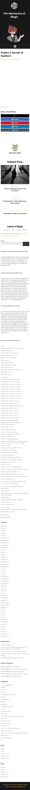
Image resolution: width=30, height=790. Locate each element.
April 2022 (3, 617)
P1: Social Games (5, 699)
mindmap (3, 697)
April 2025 (3, 554)
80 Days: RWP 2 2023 (6, 374)
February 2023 (4, 598)
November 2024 (5, 562)
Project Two (4, 718)
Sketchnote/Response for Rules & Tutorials (11, 499)
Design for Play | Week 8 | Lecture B (10, 417)
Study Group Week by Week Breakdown (11, 422)
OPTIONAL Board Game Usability (9, 452)
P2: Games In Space (6, 133)
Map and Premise (5, 464)
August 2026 (4, 526)
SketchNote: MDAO (6, 445)
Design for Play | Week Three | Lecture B (11, 393)
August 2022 (4, 607)
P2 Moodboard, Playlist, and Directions (15, 213)
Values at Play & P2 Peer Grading (9, 483)
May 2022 (3, 614)
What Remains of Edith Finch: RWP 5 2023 (11, 370)
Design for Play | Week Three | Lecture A (11, 391)
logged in (13, 230)
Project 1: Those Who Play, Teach (9, 432)
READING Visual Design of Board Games (11, 434)
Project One (4, 690)
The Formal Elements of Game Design (10, 379)
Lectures (3, 709)
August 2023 (4, 586)
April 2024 (3, 574)
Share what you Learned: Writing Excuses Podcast (13, 481)
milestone (3, 692)
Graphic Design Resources (7, 355)
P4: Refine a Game (5, 723)
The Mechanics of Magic (14, 15)
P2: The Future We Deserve (7, 455)
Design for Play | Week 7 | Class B (9, 413)
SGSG (2, 740)
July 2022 (3, 610)
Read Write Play (5, 360)
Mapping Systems (5, 497)
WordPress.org (4, 758)
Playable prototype (5, 491)
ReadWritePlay (4, 735)
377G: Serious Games (6, 738)
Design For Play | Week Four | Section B (11, 398)
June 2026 (3, 531)
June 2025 (3, 550)
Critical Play (3, 714)
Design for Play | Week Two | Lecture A (11, 386)
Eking (4, 59)
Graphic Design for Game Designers (10, 353)
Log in (2, 751)
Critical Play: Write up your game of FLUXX (11, 447)
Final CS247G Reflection (7, 645)
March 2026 (4, 538)
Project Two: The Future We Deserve (10, 728)
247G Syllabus (4, 377)
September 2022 (5, 605)
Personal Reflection (16, 666)
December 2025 (5, 540)
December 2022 (5, 602)
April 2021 (3, 631)
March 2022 (4, 619)
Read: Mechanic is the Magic (8, 511)
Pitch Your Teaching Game (7, 436)
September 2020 (5, 634)
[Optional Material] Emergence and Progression (12, 474)
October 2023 (4, 581)
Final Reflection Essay (6, 427)
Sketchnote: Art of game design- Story (10, 471)
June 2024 (3, 569)
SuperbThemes (21, 786)
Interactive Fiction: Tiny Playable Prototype (11, 459)
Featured (3, 687)
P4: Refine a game (5, 507)
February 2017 (4, 636)
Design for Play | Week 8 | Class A (9, 415)
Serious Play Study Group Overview (9, 420)
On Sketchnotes (5, 515)
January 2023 (4, 600)
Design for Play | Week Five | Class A (10, 401)
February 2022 (4, 622)
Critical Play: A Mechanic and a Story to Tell (11, 457)
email (16, 130)
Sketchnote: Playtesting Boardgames (10, 439)
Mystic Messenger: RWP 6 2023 (8, 365)
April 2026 (3, 535)
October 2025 (4, 545)
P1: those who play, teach (7, 706)
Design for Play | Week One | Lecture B (11, 384)
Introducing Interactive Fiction (8, 462)
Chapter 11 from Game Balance (9, 358)
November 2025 (5, 542)
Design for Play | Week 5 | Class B (9, 403)
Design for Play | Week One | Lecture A (11, 382)
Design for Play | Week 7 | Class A (9, 410)
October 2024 (4, 564)
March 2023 (4, 595)
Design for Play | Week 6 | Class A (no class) (12, 405)
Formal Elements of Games (7, 424)
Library (2, 346)
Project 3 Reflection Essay (7, 504)
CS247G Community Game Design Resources (12, 348)
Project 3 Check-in (5, 502)
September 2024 (5, 566)
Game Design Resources (7, 350)
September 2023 (5, 583)
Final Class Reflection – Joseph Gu (19, 674)
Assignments (4, 704)
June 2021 (3, 626)
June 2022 (3, 612)
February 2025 (4, 557)
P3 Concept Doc (5, 488)
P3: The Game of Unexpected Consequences (12, 486)
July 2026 (3, 528)
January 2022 (4, 624)
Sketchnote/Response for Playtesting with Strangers (14, 509)
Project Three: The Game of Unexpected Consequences (15, 733)
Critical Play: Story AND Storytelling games (11, 467)
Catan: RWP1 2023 (5, 372)
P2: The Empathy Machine (7, 685)
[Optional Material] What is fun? (8, 429)
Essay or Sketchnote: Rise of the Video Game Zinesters (14, 469)
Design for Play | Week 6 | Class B (9, 408)
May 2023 (3, 590)
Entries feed (4, 753)
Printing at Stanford (5, 517)
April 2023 (3, 593)
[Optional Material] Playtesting (8, 450)
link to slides (4, 107)
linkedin (16, 126)
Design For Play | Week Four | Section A (11, 396)
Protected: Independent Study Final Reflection (12, 658)
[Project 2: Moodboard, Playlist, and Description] (15, 174)
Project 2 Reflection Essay (7, 479)
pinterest (16, 123)
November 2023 (5, 578)
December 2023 (5, 576)
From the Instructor (6, 730)
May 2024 (3, 571)
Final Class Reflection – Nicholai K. (19, 669)
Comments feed (5, 756)
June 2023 (3, 588)
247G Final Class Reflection (18, 671)
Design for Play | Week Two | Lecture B (11, 389)
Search (26, 244)
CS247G (3, 702)
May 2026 (3, 533)
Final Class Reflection (16, 676)
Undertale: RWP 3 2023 (6, 367)
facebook (16, 119)
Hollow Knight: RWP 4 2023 (7, 362)
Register (3, 749)
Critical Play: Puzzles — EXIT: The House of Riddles (13, 651)
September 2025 (5, 547)
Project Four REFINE (6, 721)
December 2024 (5, 559)
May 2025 (3, 552)
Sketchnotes (4, 726)
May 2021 (3, 629)
